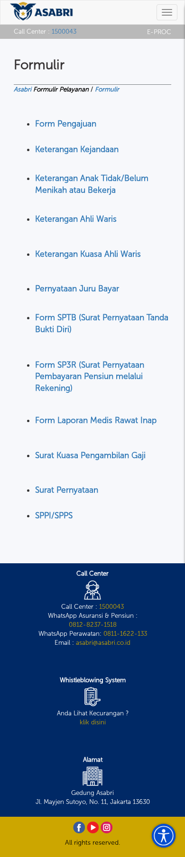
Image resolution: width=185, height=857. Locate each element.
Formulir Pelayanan (61, 89)
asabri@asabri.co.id (103, 642)
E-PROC (159, 32)
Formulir (107, 89)
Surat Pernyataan (66, 490)
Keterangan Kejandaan (77, 149)
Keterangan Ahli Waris (76, 219)
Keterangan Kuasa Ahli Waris (88, 254)
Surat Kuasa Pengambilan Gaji (90, 455)
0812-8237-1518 (93, 624)
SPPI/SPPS (54, 516)
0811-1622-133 (125, 633)
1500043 (64, 31)
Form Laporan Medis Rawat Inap (96, 420)
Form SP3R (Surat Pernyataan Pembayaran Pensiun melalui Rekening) (89, 377)
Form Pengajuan (65, 124)
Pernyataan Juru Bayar (77, 289)
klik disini (93, 722)
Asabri (22, 89)
